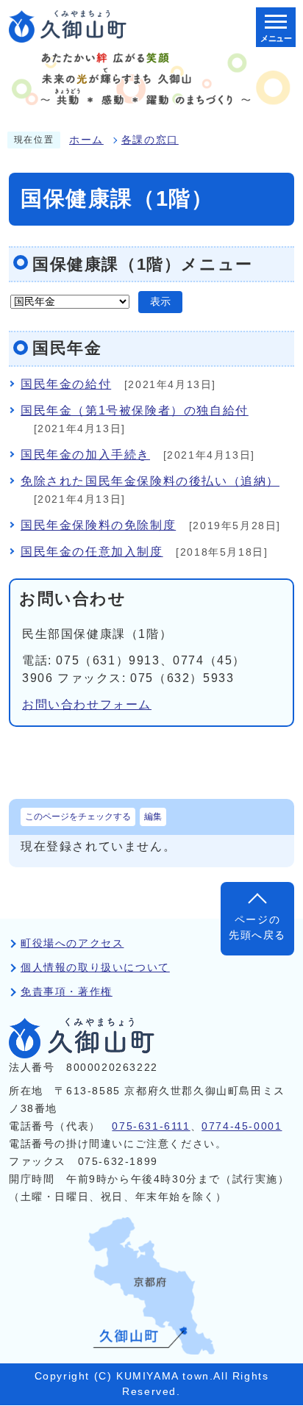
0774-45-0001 (242, 1126)
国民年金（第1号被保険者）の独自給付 (135, 410)
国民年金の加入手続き (85, 454)
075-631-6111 (151, 1126)
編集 (153, 816)
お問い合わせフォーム (87, 704)
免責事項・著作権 (67, 991)
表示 (160, 301)
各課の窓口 (150, 140)
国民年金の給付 (66, 384)
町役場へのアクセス (72, 943)
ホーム (86, 140)
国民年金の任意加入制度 (92, 551)
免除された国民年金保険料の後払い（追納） (150, 481)
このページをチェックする (78, 816)
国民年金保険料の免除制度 (98, 525)
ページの (257, 927)
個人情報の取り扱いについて (95, 967)
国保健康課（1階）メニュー (142, 263)
